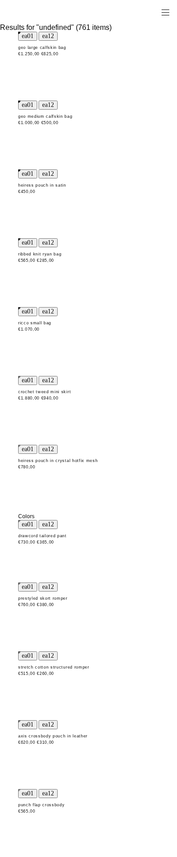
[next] (48, 36)
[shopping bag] (152, 12)
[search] (136, 12)
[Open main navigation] (165, 12)
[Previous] (27, 36)
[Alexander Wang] (45, 12)
